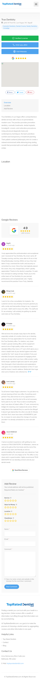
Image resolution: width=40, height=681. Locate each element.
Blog (4, 646)
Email (6, 539)
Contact (5, 642)
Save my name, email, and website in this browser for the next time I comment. (20, 580)
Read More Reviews (21, 470)
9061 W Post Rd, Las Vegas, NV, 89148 (17, 23)
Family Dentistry (32, 26)
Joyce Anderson (11, 432)
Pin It (30, 92)
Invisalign (6, 28)
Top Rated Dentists (9, 639)
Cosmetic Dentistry (9, 26)
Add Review (8, 109)
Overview (7, 103)
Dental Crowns (21, 26)
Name (7, 529)
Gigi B (8, 243)
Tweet (21, 92)
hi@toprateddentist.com (15, 663)
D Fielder (9, 323)
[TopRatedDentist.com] (11, 4)
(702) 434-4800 (21, 45)
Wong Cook (10, 291)
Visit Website (21, 52)
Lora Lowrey (10, 381)
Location (7, 106)
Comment (8, 549)
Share (11, 92)
